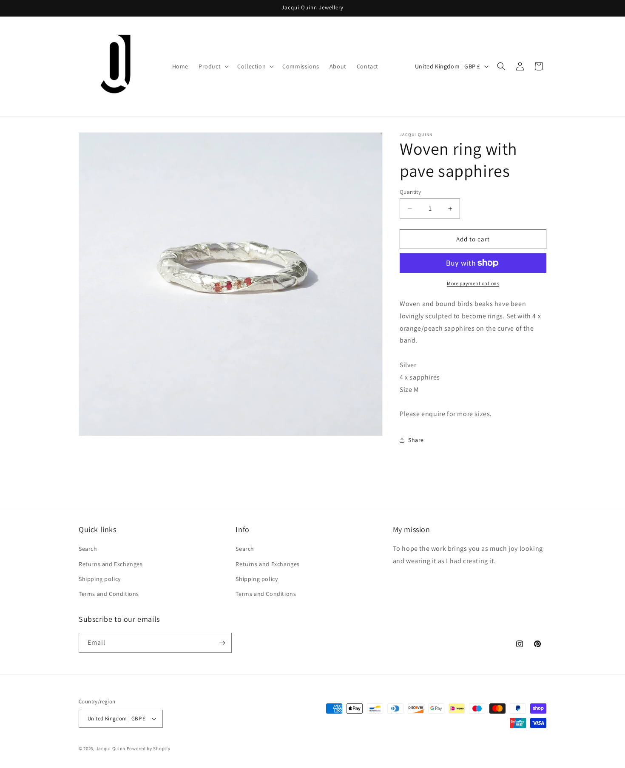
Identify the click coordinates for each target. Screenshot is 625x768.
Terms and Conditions (109, 594)
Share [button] (416, 440)
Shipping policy (100, 579)
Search (88, 549)
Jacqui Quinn (111, 748)
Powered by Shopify (148, 748)
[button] (212, 66)
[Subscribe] (222, 643)
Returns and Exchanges (111, 564)
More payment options (473, 283)
